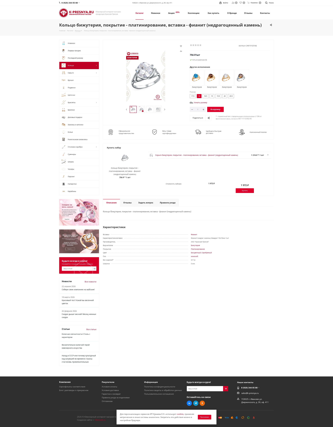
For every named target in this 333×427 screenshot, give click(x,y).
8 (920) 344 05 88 (249, 387)
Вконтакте (189, 403)
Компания (65, 382)
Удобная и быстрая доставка (213, 132)
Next (164, 109)
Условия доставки (110, 390)
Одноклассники (202, 403)
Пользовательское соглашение (159, 394)
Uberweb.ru (100, 420)
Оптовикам (107, 401)
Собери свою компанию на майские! (78, 289)
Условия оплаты (109, 386)
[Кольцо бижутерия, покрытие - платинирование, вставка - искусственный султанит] (240, 77)
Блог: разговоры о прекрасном (73, 390)
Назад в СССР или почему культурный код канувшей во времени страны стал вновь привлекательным (79, 358)
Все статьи (91, 329)
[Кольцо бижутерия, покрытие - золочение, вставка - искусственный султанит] (211, 77)
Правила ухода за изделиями (116, 397)
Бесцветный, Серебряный (201, 252)
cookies (180, 414)
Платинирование (198, 249)
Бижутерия (195, 245)
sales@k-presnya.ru (250, 393)
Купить (245, 190)
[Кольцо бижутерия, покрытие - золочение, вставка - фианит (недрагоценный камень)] (196, 77)
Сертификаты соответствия (72, 386)
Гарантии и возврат (111, 394)
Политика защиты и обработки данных (163, 390)
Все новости (90, 281)
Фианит (194, 234)
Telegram (195, 403)
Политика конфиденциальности (159, 386)
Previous (127, 109)
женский (194, 256)
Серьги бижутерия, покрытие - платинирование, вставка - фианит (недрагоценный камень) (196, 155)
